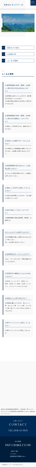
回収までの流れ (11, 47)
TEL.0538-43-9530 (18, 430)
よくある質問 (10, 60)
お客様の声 (9, 54)
